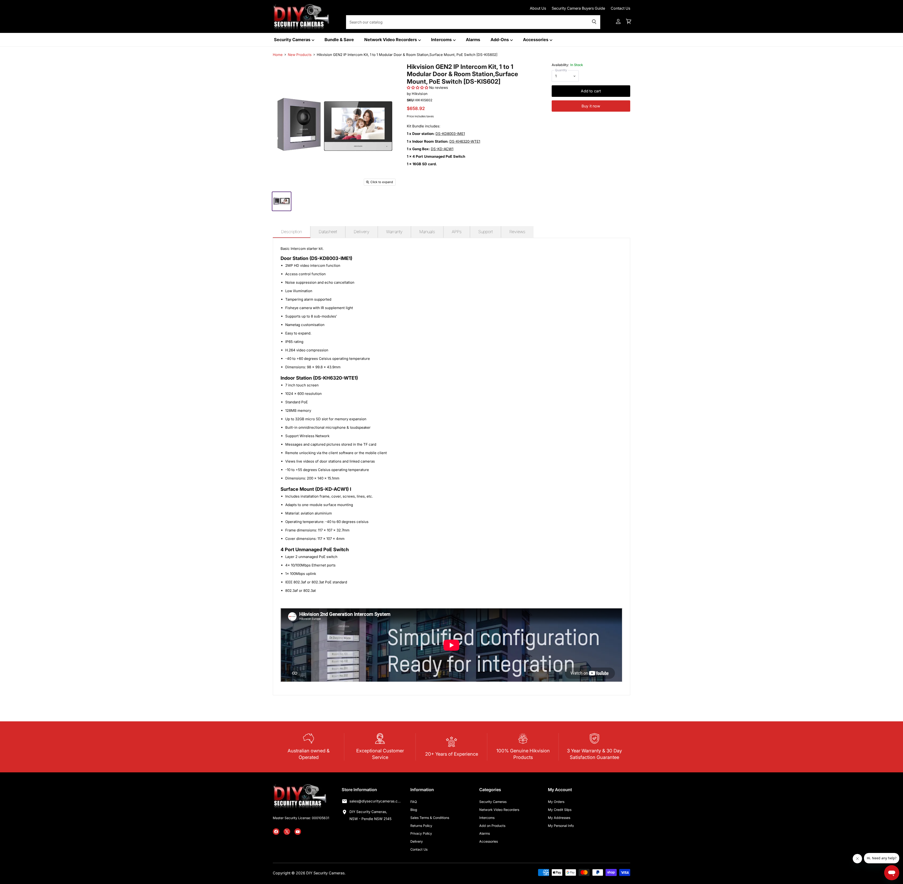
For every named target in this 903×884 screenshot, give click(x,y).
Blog (413, 810)
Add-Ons (500, 39)
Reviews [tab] (517, 231)
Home (278, 55)
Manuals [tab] (427, 231)
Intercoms (442, 39)
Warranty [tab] (394, 231)
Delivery (416, 841)
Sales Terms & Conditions (429, 818)
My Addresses (559, 818)
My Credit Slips (559, 810)
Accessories (536, 39)
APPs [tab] (457, 231)
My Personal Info (561, 826)
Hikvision (419, 93)
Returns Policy (421, 826)
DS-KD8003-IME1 (450, 133)
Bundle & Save (339, 39)
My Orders (556, 802)
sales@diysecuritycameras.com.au (375, 801)
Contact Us (620, 8)
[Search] (594, 22)
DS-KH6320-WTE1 (464, 141)
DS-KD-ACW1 (442, 149)
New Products (300, 55)
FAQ (413, 802)
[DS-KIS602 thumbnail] (281, 201)
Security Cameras (292, 39)
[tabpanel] (451, 466)
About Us (538, 8)
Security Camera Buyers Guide (578, 8)
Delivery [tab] (361, 231)
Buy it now (591, 106)
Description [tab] (291, 231)
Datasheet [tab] (328, 231)
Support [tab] (485, 231)
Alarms (473, 39)
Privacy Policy (421, 833)
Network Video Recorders (391, 39)
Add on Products (492, 826)
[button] (417, 87)
